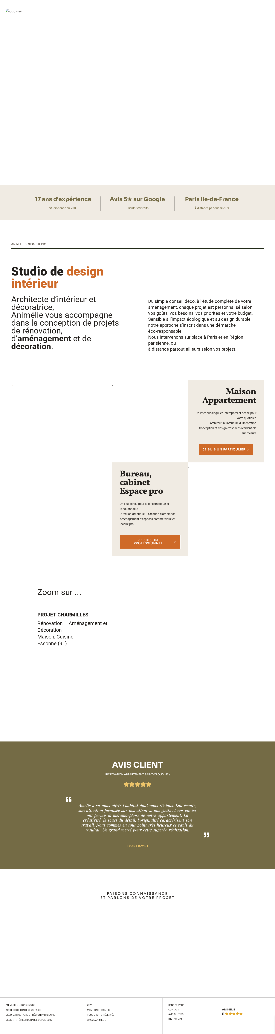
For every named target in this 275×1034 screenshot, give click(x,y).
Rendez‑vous (176, 1005)
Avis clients (176, 1014)
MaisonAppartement (229, 396)
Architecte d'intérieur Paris (23, 1010)
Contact (173, 1009)
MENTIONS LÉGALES (98, 1010)
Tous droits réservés (100, 1014)
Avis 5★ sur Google (137, 199)
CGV (89, 1005)
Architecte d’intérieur (49, 299)
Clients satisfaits (137, 208)
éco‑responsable (164, 331)
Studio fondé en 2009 (63, 208)
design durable (235, 319)
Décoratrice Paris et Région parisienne (30, 1014)
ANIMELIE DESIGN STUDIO (20, 1005)
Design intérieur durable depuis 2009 (29, 1019)
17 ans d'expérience (63, 199)
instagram (175, 1018)
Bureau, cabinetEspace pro (141, 482)
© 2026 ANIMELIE (96, 1019)
